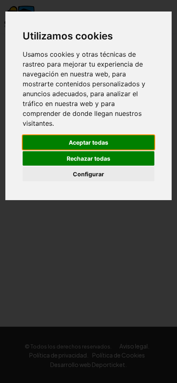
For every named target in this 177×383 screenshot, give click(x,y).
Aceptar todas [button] (88, 142)
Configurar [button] (88, 174)
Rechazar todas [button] (88, 158)
